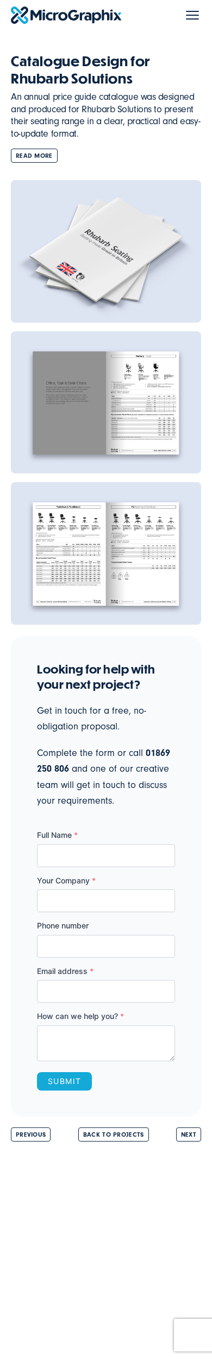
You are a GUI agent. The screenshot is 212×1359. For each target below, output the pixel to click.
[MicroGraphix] (66, 15)
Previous (31, 1134)
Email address (65, 971)
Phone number (63, 925)
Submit (64, 1081)
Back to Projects (113, 1134)
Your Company (66, 880)
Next (188, 1134)
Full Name (57, 834)
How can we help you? (80, 1016)
